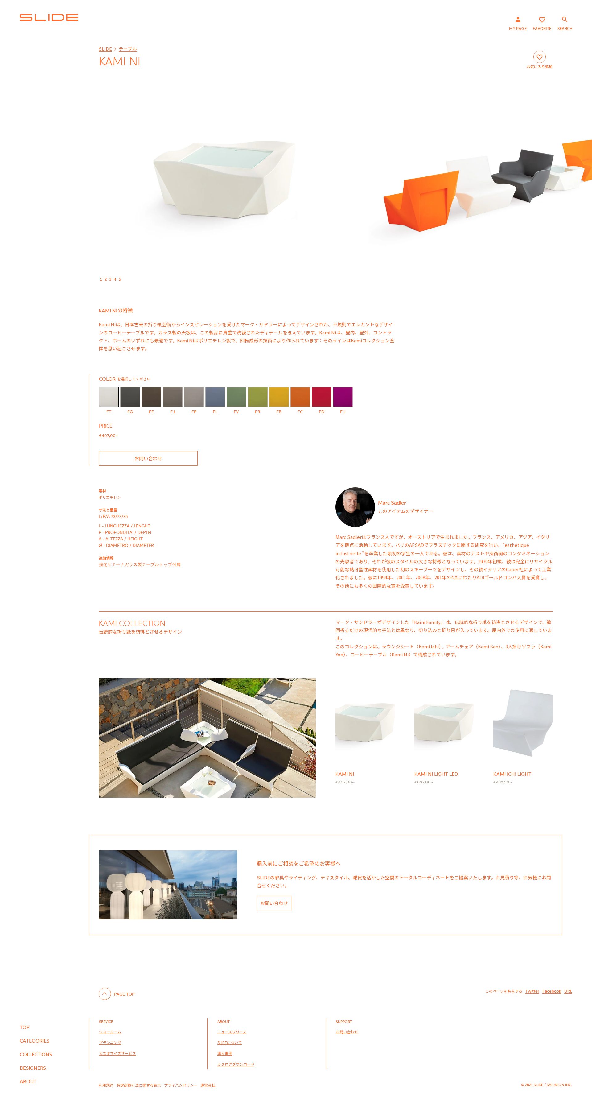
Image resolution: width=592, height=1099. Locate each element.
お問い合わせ (148, 458)
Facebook (551, 991)
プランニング (110, 1042)
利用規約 (106, 1085)
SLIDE (105, 48)
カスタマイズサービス (117, 1053)
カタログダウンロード (235, 1064)
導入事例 (224, 1053)
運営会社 (207, 1085)
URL (568, 991)
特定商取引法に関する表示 (139, 1085)
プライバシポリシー (180, 1085)
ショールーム (110, 1031)
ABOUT (28, 1081)
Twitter (532, 991)
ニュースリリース (231, 1031)
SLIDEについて (229, 1042)
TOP (25, 1027)
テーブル (128, 48)
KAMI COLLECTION (132, 622)
